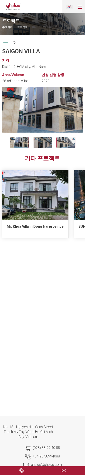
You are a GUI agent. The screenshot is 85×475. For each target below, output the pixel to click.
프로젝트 (22, 27)
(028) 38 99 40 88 (46, 448)
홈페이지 (7, 27)
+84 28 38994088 (46, 456)
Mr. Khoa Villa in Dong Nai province (35, 226)
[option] (42, 110)
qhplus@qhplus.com (46, 465)
